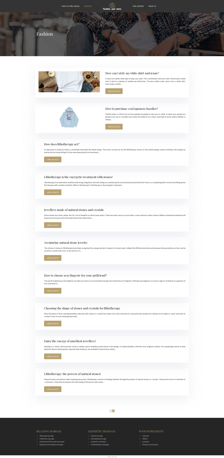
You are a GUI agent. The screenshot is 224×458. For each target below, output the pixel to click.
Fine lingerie (138, 6)
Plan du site (112, 457)
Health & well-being (71, 6)
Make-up (152, 6)
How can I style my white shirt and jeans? (132, 73)
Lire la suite (114, 91)
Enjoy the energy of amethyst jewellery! (70, 341)
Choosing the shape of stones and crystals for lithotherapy (82, 308)
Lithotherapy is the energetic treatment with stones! (78, 177)
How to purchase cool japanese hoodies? (131, 108)
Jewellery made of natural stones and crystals (74, 210)
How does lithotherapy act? (61, 144)
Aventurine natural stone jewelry (66, 242)
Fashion (87, 6)
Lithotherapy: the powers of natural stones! (72, 374)
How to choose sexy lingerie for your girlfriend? (75, 275)
